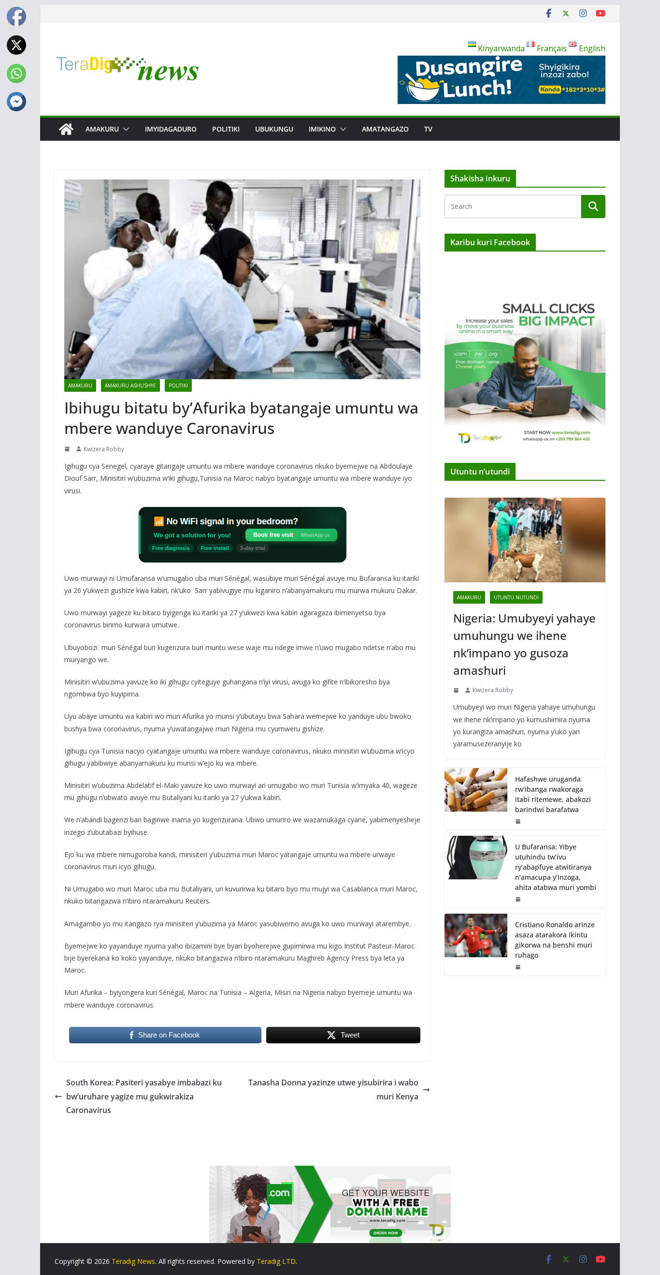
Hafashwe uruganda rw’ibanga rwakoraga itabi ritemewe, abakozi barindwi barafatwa (553, 794)
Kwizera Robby (104, 449)
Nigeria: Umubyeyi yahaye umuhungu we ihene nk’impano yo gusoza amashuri (524, 644)
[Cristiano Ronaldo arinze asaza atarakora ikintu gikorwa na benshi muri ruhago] (476, 945)
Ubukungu (274, 128)
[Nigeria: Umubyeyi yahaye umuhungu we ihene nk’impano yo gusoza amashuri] (525, 540)
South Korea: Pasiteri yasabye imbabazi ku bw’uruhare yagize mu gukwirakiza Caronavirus (144, 1096)
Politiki (226, 128)
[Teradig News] (66, 129)
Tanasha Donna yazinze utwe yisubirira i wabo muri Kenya (333, 1089)
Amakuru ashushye (130, 385)
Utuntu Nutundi (516, 597)
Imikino (322, 128)
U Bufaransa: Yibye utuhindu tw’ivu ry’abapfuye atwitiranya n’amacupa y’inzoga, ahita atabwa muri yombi (555, 867)
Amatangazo (385, 128)
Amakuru (102, 128)
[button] (124, 129)
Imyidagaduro (171, 128)
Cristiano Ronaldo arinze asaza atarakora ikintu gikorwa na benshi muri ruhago (555, 940)
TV (428, 128)
